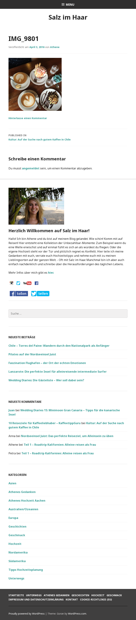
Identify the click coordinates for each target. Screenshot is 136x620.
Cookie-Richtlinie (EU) (96, 599)
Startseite (16, 595)
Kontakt (72, 599)
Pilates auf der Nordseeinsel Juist (32, 354)
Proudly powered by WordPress (26, 613)
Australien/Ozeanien (23, 509)
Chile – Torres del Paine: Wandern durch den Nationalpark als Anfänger (58, 346)
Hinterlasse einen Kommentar (27, 118)
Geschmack (16, 535)
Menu (70, 5)
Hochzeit (14, 544)
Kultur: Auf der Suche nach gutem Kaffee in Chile (39, 137)
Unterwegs (16, 578)
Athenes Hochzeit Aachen (26, 500)
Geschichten (17, 526)
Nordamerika (18, 552)
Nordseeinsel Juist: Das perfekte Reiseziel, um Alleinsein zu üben (67, 436)
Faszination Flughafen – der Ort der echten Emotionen (47, 363)
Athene (55, 47)
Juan (11, 410)
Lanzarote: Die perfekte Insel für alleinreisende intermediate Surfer (57, 372)
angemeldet (30, 168)
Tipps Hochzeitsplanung (25, 570)
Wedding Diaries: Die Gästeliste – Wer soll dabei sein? (46, 380)
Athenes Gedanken (22, 492)
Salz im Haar (68, 17)
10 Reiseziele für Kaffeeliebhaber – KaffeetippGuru (44, 423)
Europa (13, 518)
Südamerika (17, 561)
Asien (12, 483)
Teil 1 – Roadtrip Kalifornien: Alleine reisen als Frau (60, 445)
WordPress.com (77, 613)
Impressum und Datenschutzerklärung (36, 599)
